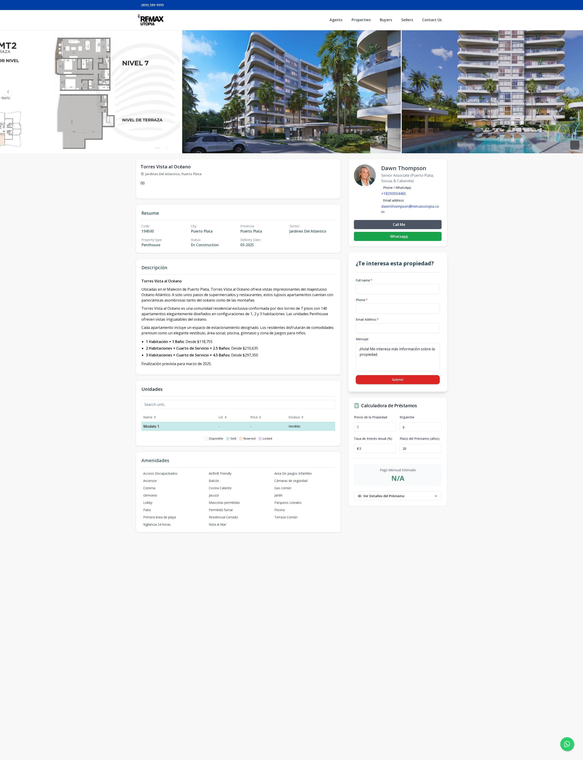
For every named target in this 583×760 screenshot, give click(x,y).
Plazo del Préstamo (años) (420, 438)
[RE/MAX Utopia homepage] (151, 20)
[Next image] (574, 91)
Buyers (386, 19)
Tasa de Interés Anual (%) (373, 438)
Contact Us (432, 19)
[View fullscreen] (574, 145)
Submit (398, 379)
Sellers (407, 19)
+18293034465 (393, 193)
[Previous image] (8, 91)
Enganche (407, 417)
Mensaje (362, 339)
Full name (364, 280)
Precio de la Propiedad (370, 417)
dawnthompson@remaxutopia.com (410, 209)
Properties (361, 19)
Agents (336, 19)
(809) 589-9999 (152, 5)
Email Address (367, 319)
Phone (362, 300)
